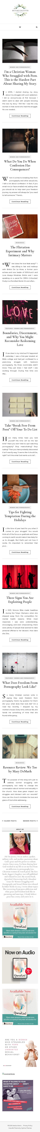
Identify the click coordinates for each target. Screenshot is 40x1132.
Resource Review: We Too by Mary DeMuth (20, 769)
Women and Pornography (20, 67)
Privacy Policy (27, 1125)
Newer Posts (29, 821)
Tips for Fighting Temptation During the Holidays (20, 516)
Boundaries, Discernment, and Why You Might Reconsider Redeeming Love (20, 339)
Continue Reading (20, 116)
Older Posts (10, 821)
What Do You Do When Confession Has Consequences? (20, 165)
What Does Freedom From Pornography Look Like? (20, 685)
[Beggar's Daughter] (20, 11)
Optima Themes (26, 1128)
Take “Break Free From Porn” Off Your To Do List (20, 427)
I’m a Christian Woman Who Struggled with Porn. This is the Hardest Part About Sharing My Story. (20, 78)
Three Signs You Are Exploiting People (20, 600)
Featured (9, 328)
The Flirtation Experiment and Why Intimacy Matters (20, 251)
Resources (20, 242)
